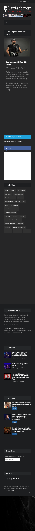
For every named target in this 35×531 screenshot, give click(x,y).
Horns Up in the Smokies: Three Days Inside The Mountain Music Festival (20, 354)
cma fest (7, 220)
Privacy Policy (10, 490)
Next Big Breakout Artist (11, 209)
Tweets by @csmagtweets (13, 141)
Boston (7, 205)
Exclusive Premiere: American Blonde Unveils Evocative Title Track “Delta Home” (21, 429)
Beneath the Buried (10, 197)
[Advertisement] (18, 119)
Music (14, 408)
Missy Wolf (21, 68)
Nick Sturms (14, 205)
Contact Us (7, 328)
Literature (20, 197)
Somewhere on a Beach (11, 216)
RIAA (6, 190)
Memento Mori (9, 201)
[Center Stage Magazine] (17, 9)
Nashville (17, 201)
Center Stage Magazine (22, 488)
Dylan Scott (27, 231)
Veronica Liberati (18, 194)
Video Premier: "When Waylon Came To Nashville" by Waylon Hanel (21, 404)
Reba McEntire (17, 231)
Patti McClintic (23, 368)
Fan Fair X (12, 190)
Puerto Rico (8, 231)
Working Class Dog (10, 223)
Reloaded (7, 227)
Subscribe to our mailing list (15, 456)
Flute (24, 201)
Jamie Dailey (21, 190)
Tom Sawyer (8, 194)
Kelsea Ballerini (16, 220)
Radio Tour (20, 223)
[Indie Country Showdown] (17, 15)
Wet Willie (22, 216)
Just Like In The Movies (19, 227)
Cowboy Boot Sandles (10, 212)
